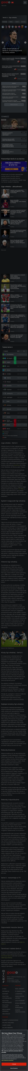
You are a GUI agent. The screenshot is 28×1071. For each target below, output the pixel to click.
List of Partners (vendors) (7, 1060)
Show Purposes (14, 1068)
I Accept (14, 1064)
